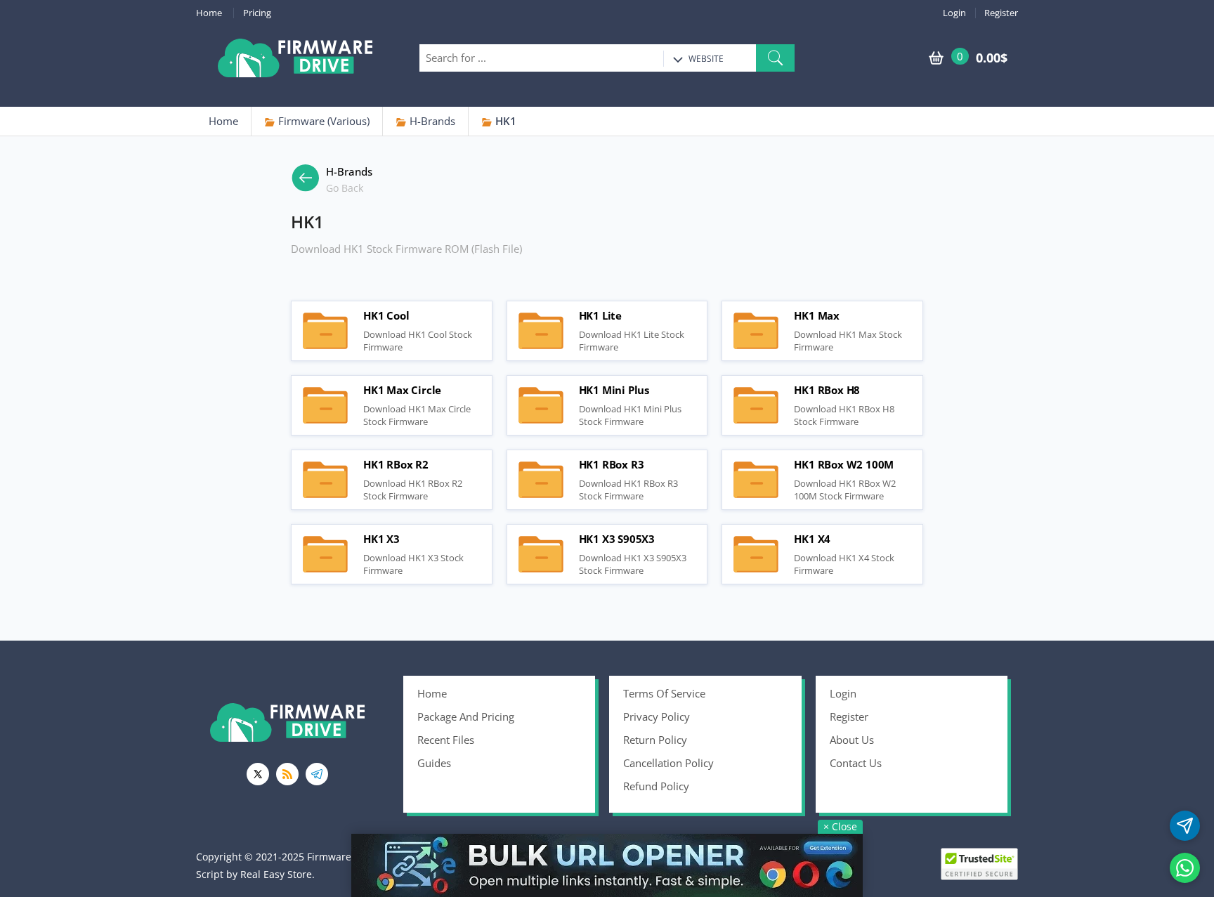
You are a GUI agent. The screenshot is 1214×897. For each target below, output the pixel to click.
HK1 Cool (325, 331)
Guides (434, 763)
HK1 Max (755, 331)
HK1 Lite (540, 331)
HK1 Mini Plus (540, 405)
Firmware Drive (295, 58)
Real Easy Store (276, 874)
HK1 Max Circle (325, 405)
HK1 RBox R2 (325, 479)
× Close (840, 826)
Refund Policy (656, 786)
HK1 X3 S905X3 (540, 554)
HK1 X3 (325, 554)
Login (954, 13)
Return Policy (655, 740)
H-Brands (431, 121)
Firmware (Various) (322, 121)
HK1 (504, 121)
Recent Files (445, 740)
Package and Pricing (465, 716)
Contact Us (856, 763)
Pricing (257, 13)
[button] (775, 58)
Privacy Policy (656, 716)
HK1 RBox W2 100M (755, 479)
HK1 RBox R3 (540, 479)
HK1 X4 (755, 554)
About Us (852, 740)
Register (1001, 13)
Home (209, 13)
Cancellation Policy (668, 763)
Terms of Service (664, 693)
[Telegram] (317, 774)
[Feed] (287, 774)
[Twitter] (258, 774)
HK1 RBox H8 (755, 405)
